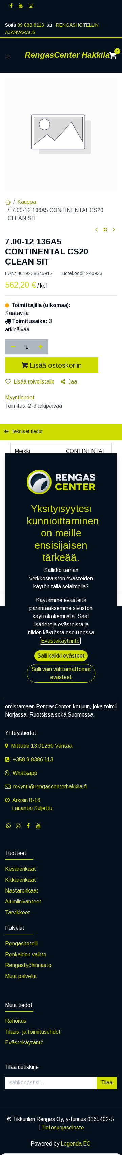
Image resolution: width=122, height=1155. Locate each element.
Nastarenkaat (21, 891)
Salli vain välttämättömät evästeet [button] (61, 673)
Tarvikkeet (17, 912)
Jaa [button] (72, 382)
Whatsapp (25, 773)
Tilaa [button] (107, 1082)
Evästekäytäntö (24, 1042)
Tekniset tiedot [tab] (26, 431)
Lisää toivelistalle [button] (34, 382)
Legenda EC (75, 1144)
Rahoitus (15, 1021)
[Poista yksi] (13, 346)
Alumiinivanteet (23, 901)
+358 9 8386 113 (33, 759)
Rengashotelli (21, 943)
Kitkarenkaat (20, 880)
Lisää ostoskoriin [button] (56, 365)
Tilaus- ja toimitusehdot (33, 1032)
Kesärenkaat (20, 869)
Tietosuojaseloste (62, 1127)
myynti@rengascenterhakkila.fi (50, 786)
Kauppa (26, 202)
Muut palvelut (21, 976)
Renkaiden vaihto (25, 954)
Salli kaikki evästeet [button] (61, 656)
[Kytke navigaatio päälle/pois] (8, 56)
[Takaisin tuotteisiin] (105, 229)
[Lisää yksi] (40, 346)
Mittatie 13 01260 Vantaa (41, 746)
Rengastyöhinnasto (28, 965)
